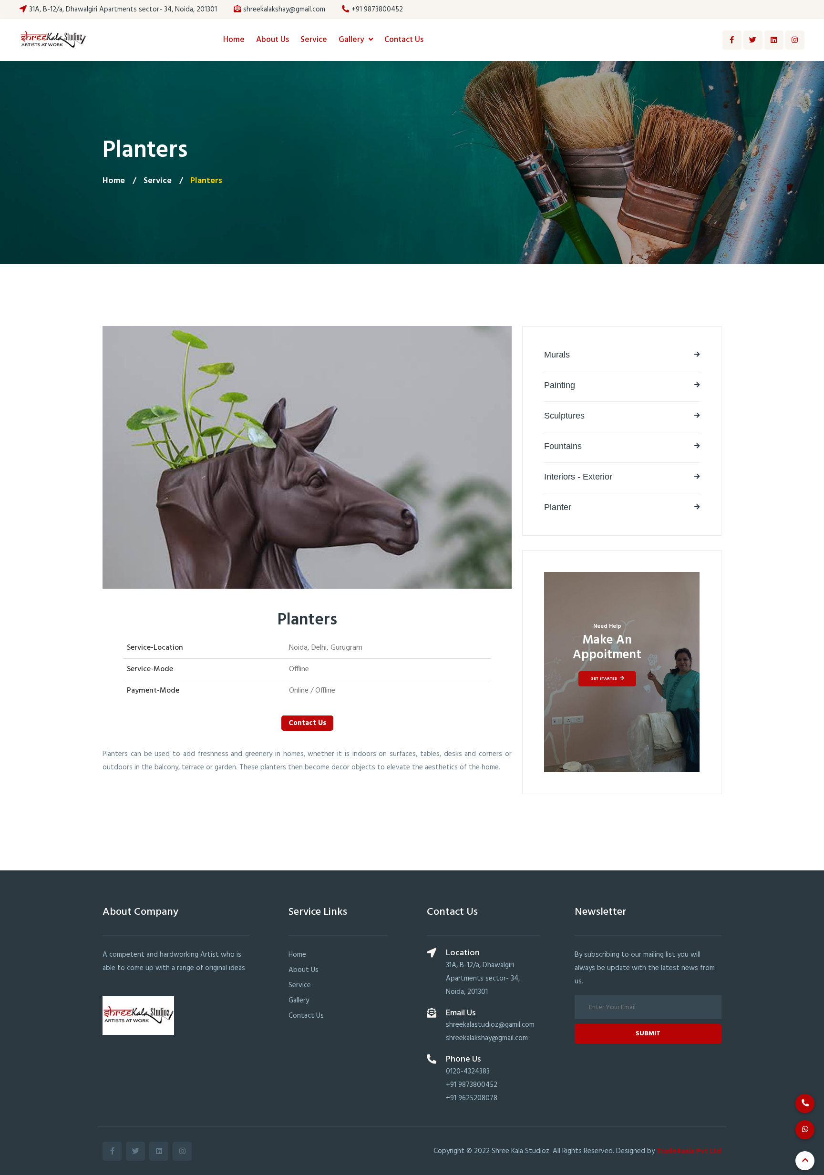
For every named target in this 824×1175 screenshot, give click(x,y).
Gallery (352, 39)
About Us (272, 39)
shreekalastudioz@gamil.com (490, 1025)
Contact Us (403, 39)
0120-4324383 (468, 1071)
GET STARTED (604, 679)
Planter (557, 507)
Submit (648, 1033)
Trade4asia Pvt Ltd (689, 1151)
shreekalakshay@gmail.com (284, 9)
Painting (559, 385)
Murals (557, 354)
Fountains (563, 446)
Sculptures (564, 415)
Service (313, 39)
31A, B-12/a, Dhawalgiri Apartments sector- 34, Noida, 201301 (123, 9)
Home (234, 39)
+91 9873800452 (377, 9)
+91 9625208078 (471, 1098)
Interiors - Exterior (578, 476)
